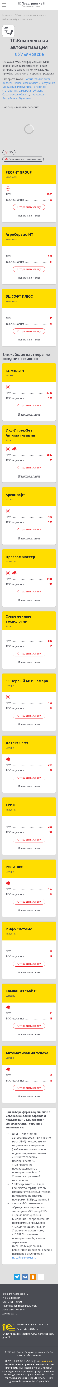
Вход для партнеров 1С (15, 1293)
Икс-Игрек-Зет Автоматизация (20, 433)
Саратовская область (15, 94)
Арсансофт (15, 494)
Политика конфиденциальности (19, 1305)
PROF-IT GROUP (19, 172)
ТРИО (10, 805)
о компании (45, 1360)
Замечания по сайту (13, 1309)
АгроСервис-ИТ (19, 234)
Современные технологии (18, 619)
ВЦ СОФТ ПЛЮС (19, 296)
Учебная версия (11, 1297)
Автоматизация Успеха (27, 1053)
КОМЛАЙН (15, 371)
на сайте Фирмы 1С (24, 1257)
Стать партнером (12, 1301)
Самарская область (31, 90)
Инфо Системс (19, 929)
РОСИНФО (14, 867)
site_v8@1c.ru (31, 1329)
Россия (29, 79)
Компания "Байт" (21, 991)
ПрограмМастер (20, 557)
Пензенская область (26, 83)
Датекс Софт (17, 743)
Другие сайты (9, 1313)
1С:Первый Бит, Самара (27, 681)
